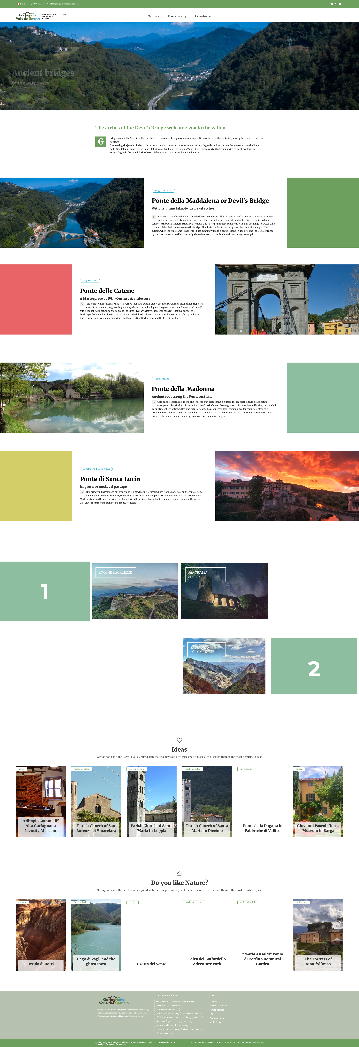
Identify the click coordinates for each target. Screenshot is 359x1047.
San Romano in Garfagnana (167, 1029)
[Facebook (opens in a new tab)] (332, 4)
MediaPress (215, 1022)
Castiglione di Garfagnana (167, 1013)
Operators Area (217, 1018)
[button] (340, 817)
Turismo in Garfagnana (115, 1044)
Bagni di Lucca (162, 1001)
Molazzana (174, 1021)
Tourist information (219, 1006)
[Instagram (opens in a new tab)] (336, 4)
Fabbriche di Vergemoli (165, 1017)
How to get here (217, 1010)
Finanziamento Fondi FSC (145, 1042)
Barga (174, 1001)
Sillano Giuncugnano (191, 1029)
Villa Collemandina (163, 1033)
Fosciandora (184, 1017)
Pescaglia (186, 1021)
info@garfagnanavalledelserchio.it (64, 4)
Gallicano (197, 1017)
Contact (213, 1001)
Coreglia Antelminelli (190, 1013)
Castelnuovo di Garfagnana (167, 1009)
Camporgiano (161, 1005)
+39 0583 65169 (39, 4)
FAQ (211, 1014)
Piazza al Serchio (163, 1025)
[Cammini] (135, 591)
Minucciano (160, 1021)
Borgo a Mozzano (188, 1001)
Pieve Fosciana (180, 1025)
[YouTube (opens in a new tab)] (339, 4)
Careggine (175, 1005)
